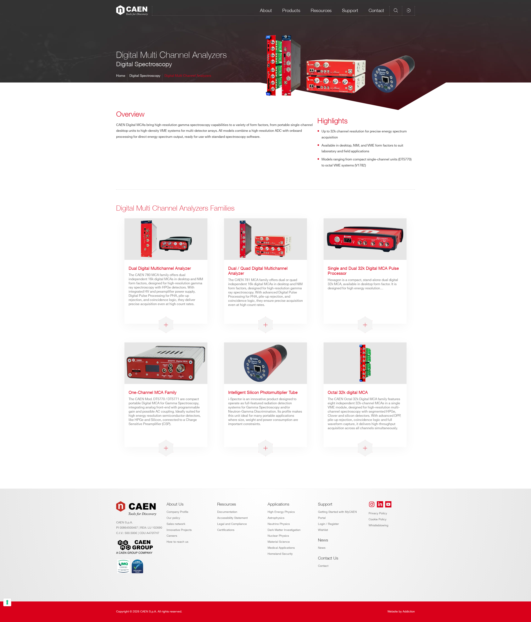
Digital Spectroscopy (144, 75)
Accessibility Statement (232, 518)
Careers (172, 535)
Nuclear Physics (278, 535)
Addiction (409, 611)
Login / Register (328, 524)
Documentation (227, 512)
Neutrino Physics (279, 524)
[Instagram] (372, 504)
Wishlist (323, 530)
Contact (376, 10)
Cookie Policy (377, 519)
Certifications (225, 530)
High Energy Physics (281, 512)
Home (120, 75)
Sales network (176, 524)
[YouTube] (388, 504)
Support (350, 10)
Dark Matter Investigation (284, 530)
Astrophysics (276, 518)
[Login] (408, 10)
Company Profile (177, 512)
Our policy (173, 518)
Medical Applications (281, 547)
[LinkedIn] (380, 504)
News (321, 547)
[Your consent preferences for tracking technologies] (7, 602)
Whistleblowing (378, 525)
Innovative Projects (179, 530)
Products (291, 10)
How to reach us (177, 541)
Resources (321, 10)
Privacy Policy (378, 513)
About (266, 10)
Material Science (279, 541)
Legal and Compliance (232, 524)
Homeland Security (280, 553)
